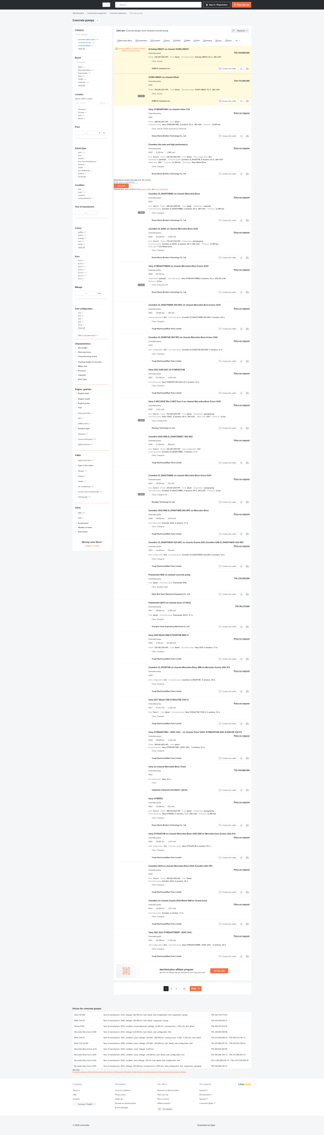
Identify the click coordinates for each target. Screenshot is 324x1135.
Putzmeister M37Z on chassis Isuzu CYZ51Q (169, 603)
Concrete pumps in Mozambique (86, 1072)
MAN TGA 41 (79, 1038)
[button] (241, 68)
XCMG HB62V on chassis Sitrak (163, 77)
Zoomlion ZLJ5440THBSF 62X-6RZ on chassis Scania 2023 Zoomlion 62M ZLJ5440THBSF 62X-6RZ (196, 542)
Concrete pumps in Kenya (175, 1072)
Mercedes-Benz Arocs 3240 (85, 1032)
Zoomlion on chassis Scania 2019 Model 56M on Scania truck (177, 901)
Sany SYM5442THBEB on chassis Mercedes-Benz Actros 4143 (178, 266)
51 (184, 989)
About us (76, 1090)
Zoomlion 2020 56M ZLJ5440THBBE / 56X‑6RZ (170, 437)
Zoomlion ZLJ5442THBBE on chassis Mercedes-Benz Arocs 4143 (179, 475)
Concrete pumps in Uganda (154, 1072)
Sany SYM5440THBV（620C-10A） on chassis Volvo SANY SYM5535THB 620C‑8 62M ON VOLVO (195, 732)
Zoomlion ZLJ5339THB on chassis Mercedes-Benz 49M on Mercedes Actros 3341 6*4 (189, 667)
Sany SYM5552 (155, 798)
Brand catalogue (121, 1108)
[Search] (117, 4)
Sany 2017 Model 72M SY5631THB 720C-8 (168, 700)
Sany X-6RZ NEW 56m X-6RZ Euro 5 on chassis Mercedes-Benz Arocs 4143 (184, 401)
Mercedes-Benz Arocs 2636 (85, 1055)
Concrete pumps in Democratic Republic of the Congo (121, 1072)
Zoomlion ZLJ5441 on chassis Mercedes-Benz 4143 (173, 229)
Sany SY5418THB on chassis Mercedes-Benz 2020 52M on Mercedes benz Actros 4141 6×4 (191, 834)
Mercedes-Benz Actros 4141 (85, 1049)
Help (74, 1095)
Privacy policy (120, 1095)
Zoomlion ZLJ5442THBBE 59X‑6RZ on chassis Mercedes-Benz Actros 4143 (184, 305)
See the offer (219, 971)
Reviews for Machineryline (125, 1103)
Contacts (76, 1099)
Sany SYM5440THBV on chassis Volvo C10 (169, 109)
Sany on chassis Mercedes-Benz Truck (167, 767)
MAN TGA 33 (79, 1021)
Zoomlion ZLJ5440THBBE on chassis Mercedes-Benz (174, 194)
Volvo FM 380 (79, 1015)
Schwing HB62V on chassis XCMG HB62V (168, 49)
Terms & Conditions (122, 1090)
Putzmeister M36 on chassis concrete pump (169, 575)
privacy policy (145, 189)
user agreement (161, 189)
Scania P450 (79, 1026)
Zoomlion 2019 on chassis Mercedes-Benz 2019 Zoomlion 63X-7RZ (180, 866)
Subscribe (121, 186)
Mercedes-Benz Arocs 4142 (85, 1060)
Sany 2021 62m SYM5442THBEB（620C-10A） (170, 932)
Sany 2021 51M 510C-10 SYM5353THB (166, 370)
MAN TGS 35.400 (81, 1043)
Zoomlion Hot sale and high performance (168, 144)
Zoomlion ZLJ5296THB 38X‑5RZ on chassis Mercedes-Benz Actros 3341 (183, 337)
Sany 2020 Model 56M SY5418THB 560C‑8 (168, 635)
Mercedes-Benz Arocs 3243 (85, 1066)
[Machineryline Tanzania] (86, 5)
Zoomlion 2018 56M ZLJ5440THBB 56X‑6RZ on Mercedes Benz (178, 510)
